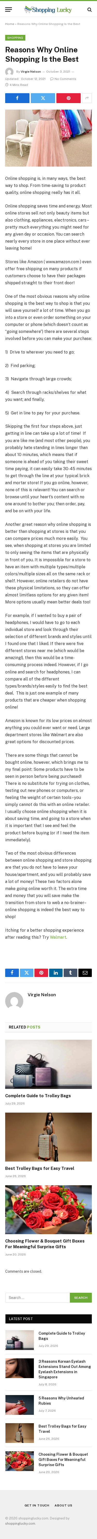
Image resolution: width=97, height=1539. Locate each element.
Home (9, 24)
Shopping (15, 37)
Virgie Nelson (31, 71)
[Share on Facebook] (17, 98)
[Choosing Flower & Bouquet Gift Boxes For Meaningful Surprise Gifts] (48, 1209)
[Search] (89, 9)
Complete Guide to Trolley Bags (38, 1095)
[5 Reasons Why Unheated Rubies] (19, 1405)
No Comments (65, 79)
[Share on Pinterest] (68, 98)
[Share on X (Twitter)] (43, 98)
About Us (63, 1505)
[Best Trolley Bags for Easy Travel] (48, 1137)
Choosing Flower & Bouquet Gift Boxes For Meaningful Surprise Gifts (63, 1459)
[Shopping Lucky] (48, 9)
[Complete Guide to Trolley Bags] (48, 1064)
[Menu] (8, 9)
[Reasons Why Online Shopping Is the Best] (48, 138)
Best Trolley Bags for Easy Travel (39, 1168)
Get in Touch (37, 1505)
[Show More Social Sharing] (87, 98)
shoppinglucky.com (20, 1523)
